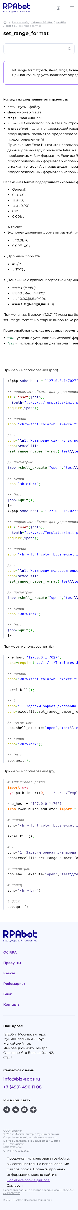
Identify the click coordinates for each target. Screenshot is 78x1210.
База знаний (20, 22)
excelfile (11, 25)
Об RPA (10, 952)
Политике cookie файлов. (28, 1180)
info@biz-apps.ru (21, 1079)
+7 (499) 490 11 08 (22, 1086)
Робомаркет (14, 984)
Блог (7, 994)
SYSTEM (61, 22)
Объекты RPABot (42, 22)
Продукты (12, 963)
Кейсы (9, 973)
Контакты (11, 1004)
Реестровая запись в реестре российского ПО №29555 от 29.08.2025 (38, 1191)
